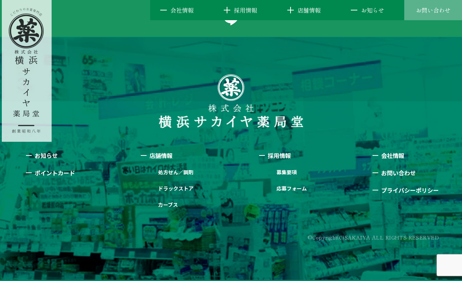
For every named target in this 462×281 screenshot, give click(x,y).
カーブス (168, 204)
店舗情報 (309, 10)
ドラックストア (175, 188)
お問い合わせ (433, 10)
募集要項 (286, 172)
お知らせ (372, 10)
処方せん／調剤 (175, 172)
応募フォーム (291, 188)
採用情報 (245, 10)
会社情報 (181, 10)
